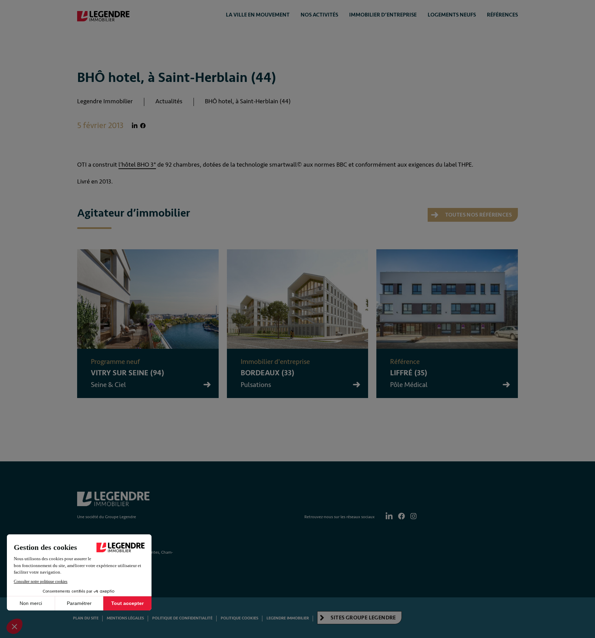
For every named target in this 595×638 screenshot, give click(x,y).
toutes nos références (478, 214)
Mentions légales (125, 618)
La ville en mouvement (258, 14)
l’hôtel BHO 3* (137, 164)
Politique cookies (239, 618)
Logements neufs (452, 14)
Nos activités (319, 14)
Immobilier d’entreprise (383, 14)
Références (502, 14)
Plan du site (85, 618)
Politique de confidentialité (182, 618)
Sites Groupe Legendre (363, 617)
